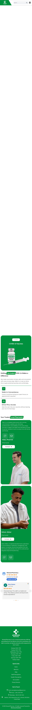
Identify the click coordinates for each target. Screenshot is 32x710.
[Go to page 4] (18, 600)
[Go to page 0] (13, 600)
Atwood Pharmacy (12, 572)
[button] (29, 2)
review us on (11, 579)
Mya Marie (11, 584)
